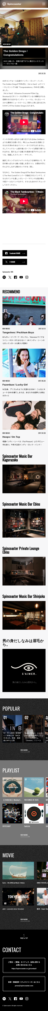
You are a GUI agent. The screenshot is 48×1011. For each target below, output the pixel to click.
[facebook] (15, 279)
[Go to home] (11, 3)
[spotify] (4, 279)
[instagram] (27, 279)
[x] (10, 279)
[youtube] (21, 279)
